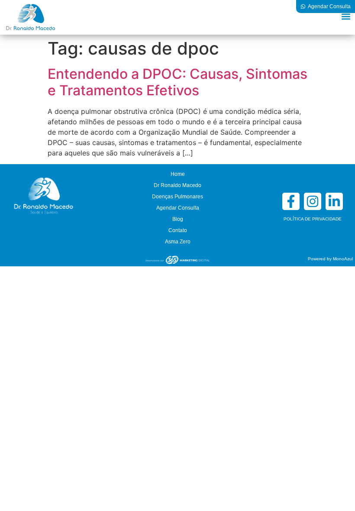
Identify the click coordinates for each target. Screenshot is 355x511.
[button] (346, 16)
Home (178, 174)
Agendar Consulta (177, 208)
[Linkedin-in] (334, 201)
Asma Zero (177, 242)
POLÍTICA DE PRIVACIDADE (313, 219)
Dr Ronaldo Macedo (177, 185)
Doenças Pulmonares (177, 197)
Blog (177, 219)
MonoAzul (343, 258)
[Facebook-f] (291, 201)
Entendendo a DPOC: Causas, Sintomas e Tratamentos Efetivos (177, 82)
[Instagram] (312, 201)
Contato (177, 230)
